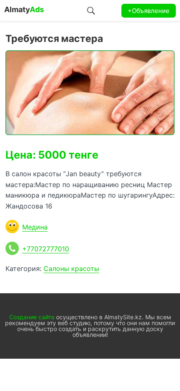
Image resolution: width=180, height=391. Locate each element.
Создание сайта (31, 317)
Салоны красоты (71, 268)
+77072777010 (45, 249)
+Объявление (149, 11)
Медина (35, 227)
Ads (24, 9)
